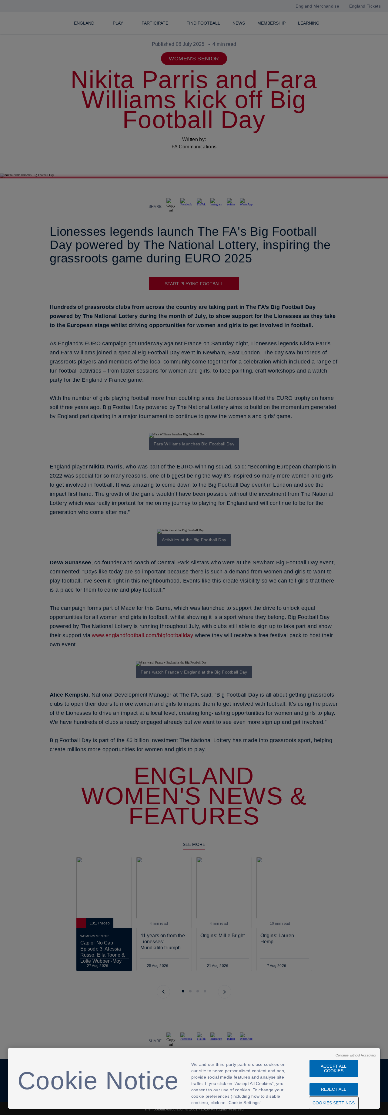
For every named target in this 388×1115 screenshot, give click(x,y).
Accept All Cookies (333, 1068)
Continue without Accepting (356, 1055)
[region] (194, 1078)
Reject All (333, 1089)
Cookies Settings (334, 1102)
